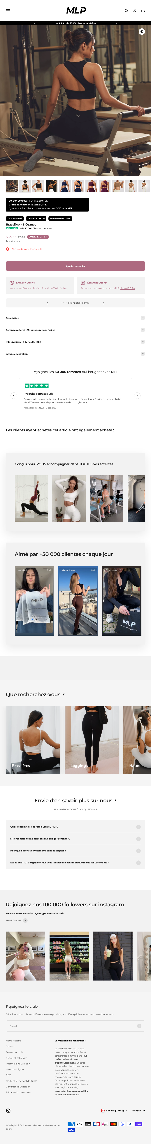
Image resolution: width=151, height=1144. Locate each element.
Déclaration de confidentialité (21, 1081)
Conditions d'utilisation (18, 1086)
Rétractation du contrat (18, 1092)
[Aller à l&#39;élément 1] (12, 186)
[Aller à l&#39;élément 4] (65, 186)
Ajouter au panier (75, 266)
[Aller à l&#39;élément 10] (144, 186)
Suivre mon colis (14, 1052)
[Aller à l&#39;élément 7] (104, 186)
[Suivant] (116, 23)
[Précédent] (34, 23)
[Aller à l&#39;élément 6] (91, 186)
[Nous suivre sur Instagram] (8, 1110)
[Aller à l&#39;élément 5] (78, 186)
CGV (8, 1075)
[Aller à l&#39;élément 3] (51, 186)
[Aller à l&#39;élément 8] (118, 186)
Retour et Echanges (16, 1058)
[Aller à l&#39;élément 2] (38, 186)
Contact (10, 1046)
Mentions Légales (15, 1069)
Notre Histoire (13, 1040)
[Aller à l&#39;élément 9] (131, 186)
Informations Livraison (18, 1063)
